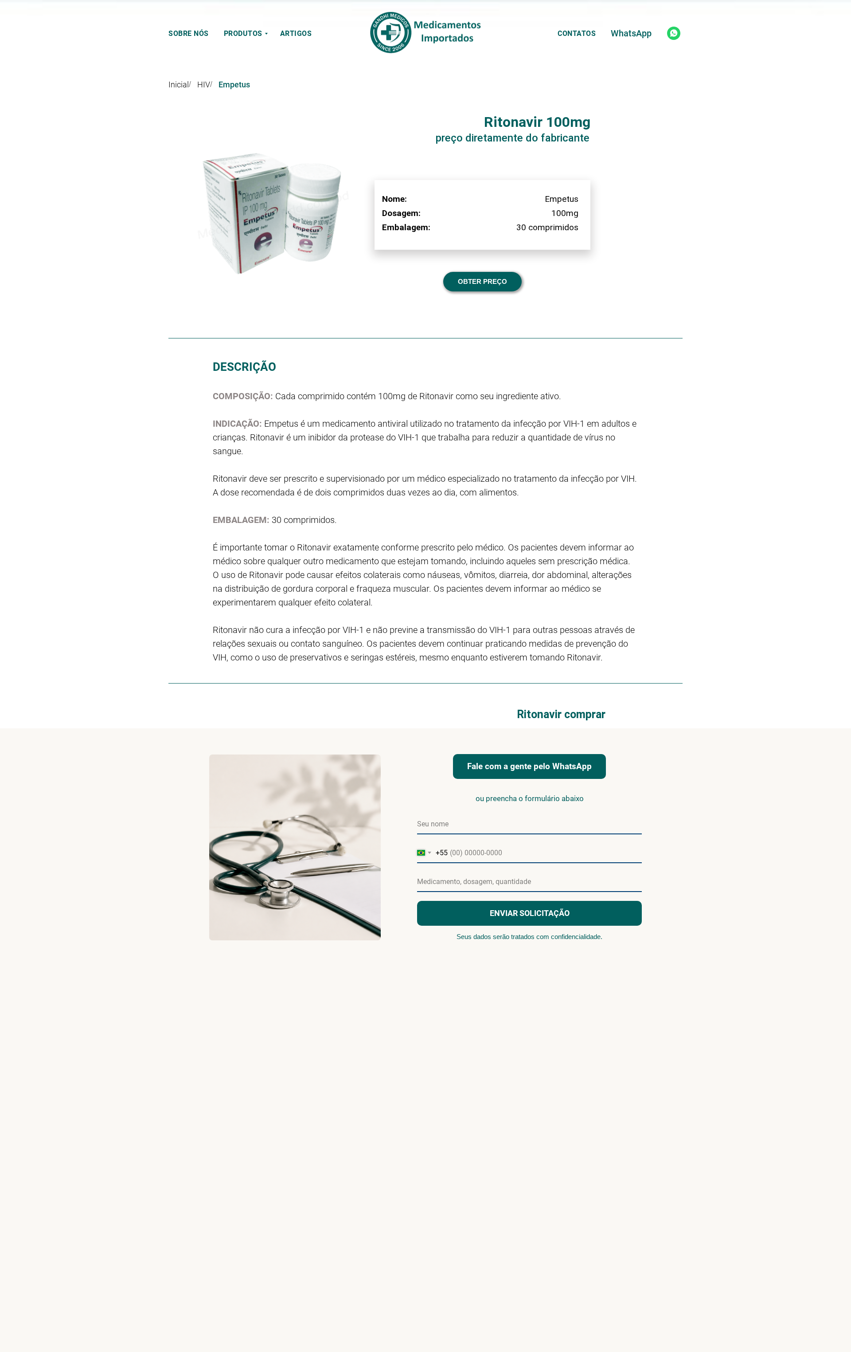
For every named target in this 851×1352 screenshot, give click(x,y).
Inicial (178, 84)
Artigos (296, 33)
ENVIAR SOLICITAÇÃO (530, 913)
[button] (482, 281)
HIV (203, 84)
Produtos (243, 33)
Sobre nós (188, 33)
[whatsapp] (673, 33)
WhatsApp (631, 33)
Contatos (577, 33)
